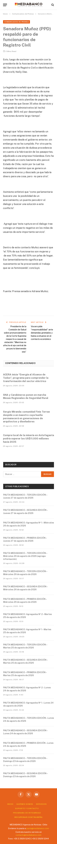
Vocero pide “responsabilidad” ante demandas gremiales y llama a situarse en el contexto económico (42, 332)
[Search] (52, 5)
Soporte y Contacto (27, 808)
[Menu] (5, 5)
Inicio (10, 804)
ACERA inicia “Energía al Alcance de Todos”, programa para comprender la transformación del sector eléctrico (25, 378)
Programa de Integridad (27, 813)
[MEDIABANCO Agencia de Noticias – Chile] (28, 4)
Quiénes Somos (24, 804)
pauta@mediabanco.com (37, 828)
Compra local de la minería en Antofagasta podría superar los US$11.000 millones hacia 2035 (28, 438)
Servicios (41, 804)
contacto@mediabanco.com (28, 835)
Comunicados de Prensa (16, 22)
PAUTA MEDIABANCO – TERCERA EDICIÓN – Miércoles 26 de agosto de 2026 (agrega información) (25, 556)
